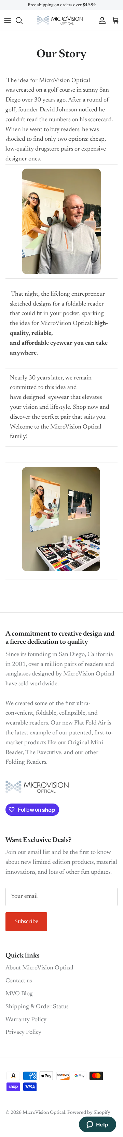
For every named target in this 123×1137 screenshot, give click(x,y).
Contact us (18, 981)
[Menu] (7, 20)
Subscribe (26, 922)
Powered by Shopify (88, 1112)
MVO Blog (19, 994)
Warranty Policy (25, 1020)
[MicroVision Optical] (61, 20)
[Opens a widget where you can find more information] (97, 1125)
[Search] (22, 20)
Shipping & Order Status (36, 1007)
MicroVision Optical (44, 1112)
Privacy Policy (23, 1032)
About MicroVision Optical (39, 968)
